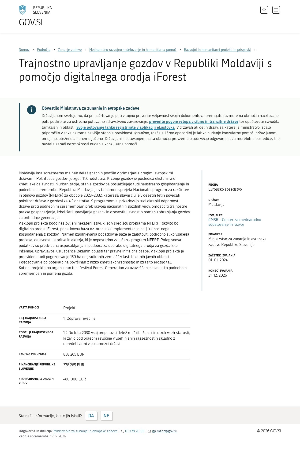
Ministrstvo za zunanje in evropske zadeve (86, 431)
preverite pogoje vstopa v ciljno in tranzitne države (193, 121)
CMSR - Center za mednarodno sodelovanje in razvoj (234, 222)
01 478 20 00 (135, 431)
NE (106, 416)
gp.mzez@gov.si (164, 431)
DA (91, 416)
